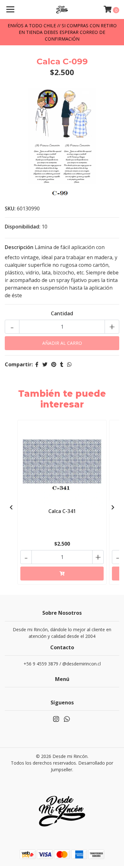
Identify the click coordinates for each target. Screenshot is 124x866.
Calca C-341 (62, 511)
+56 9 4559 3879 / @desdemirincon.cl (62, 664)
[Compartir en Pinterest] (53, 364)
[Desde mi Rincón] (62, 9)
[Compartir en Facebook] (36, 364)
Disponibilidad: (22, 226)
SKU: (10, 208)
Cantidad (62, 313)
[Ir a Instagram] (56, 720)
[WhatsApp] (67, 720)
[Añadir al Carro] (62, 574)
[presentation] (11, 507)
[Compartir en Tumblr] (61, 364)
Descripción (19, 247)
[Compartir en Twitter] (44, 364)
